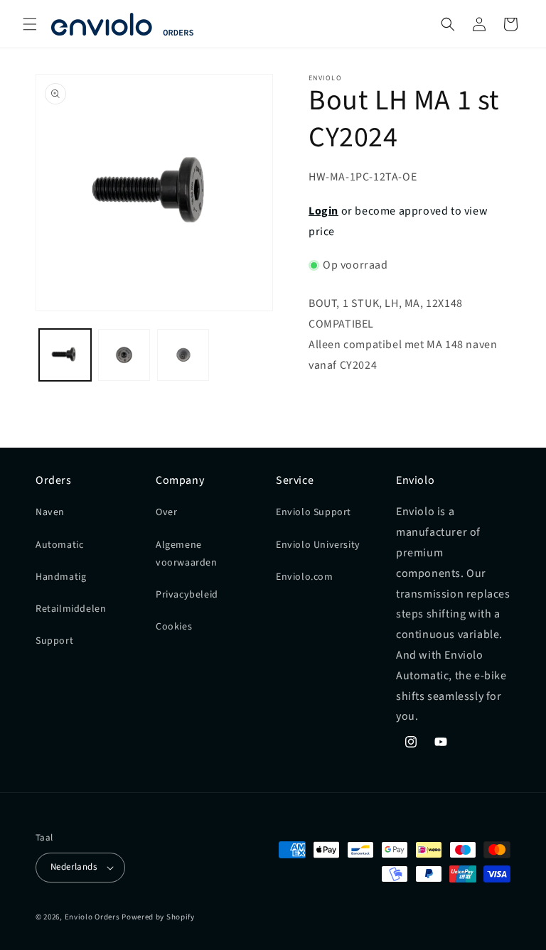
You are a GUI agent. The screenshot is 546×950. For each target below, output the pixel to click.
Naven (50, 512)
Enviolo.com (304, 577)
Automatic (59, 545)
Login (323, 211)
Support (54, 641)
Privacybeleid (187, 595)
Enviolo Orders (92, 917)
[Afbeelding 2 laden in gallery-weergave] (124, 355)
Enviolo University (318, 545)
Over (166, 512)
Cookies (174, 627)
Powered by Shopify (158, 917)
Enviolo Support (313, 512)
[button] (30, 24)
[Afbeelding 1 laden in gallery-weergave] (65, 355)
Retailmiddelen (71, 609)
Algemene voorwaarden (187, 554)
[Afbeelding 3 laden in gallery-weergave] (183, 355)
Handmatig (61, 577)
